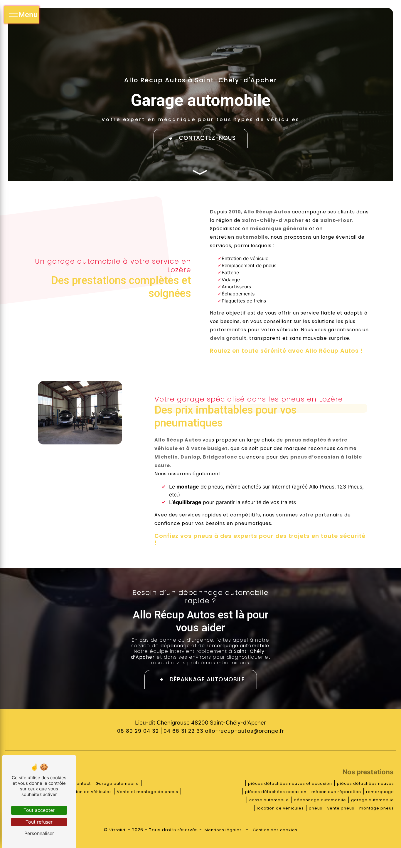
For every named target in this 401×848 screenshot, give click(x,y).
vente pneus (340, 808)
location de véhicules (280, 808)
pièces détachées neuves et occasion (290, 783)
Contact (82, 783)
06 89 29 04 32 (138, 731)
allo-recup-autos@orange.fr (244, 731)
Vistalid (118, 830)
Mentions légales (223, 830)
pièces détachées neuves (365, 783)
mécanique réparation (336, 792)
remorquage (380, 792)
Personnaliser (39, 833)
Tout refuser (39, 822)
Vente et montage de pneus (147, 792)
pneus (315, 808)
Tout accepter (39, 810)
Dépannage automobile (207, 679)
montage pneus (376, 808)
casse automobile (269, 800)
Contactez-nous (207, 138)
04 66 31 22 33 (183, 731)
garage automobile (372, 800)
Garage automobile (117, 783)
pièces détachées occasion (275, 792)
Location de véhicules (88, 792)
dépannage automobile (320, 800)
